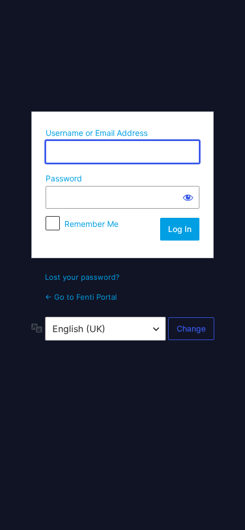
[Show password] (188, 197)
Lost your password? (82, 276)
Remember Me (91, 224)
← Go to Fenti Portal (81, 296)
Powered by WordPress (122, 55)
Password (64, 178)
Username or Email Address (97, 133)
